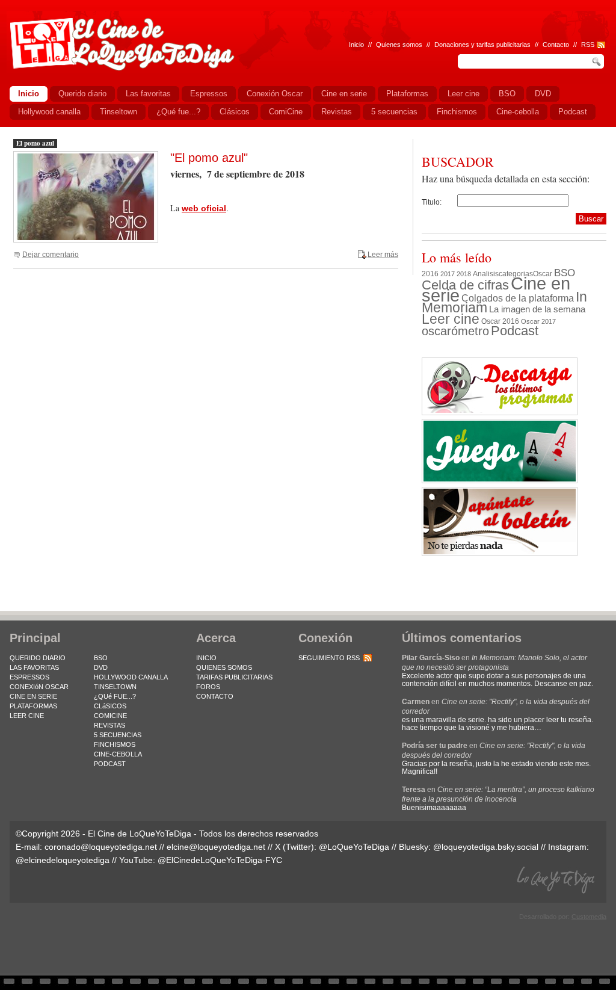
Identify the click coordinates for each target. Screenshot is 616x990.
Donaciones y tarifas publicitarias (482, 44)
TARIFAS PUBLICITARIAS (234, 677)
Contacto (556, 44)
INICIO (206, 657)
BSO (564, 273)
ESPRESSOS (29, 677)
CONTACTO (214, 696)
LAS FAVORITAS (34, 667)
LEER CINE (27, 715)
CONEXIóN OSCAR (39, 686)
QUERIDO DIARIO (38, 657)
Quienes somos (399, 44)
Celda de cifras (465, 284)
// (575, 44)
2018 (464, 273)
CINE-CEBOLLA (118, 754)
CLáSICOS (110, 706)
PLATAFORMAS (33, 706)
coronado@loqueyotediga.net (101, 847)
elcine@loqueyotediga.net (216, 847)
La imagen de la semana (537, 309)
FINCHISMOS (114, 744)
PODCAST (110, 763)
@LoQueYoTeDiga (354, 847)
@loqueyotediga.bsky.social (485, 847)
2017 (447, 273)
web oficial (204, 208)
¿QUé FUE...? (115, 696)
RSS (587, 44)
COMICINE (110, 715)
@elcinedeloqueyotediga (62, 860)
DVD (101, 667)
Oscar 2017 (538, 321)
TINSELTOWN (115, 686)
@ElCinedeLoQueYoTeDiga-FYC (220, 860)
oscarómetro (455, 331)
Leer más (383, 254)
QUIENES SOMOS (224, 667)
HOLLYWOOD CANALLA (131, 677)
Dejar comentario (50, 254)
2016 (430, 273)
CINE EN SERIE (33, 696)
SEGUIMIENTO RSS (329, 657)
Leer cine (450, 319)
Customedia (588, 916)
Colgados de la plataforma (517, 297)
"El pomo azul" (209, 157)
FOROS (208, 686)
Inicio (356, 44)
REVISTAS (109, 725)
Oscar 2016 (500, 321)
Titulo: (432, 202)
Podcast (514, 330)
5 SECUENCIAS (117, 734)
